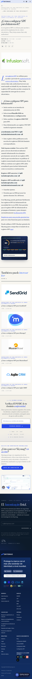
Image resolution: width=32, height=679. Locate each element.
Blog (18, 638)
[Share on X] (9, 46)
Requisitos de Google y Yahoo (7, 628)
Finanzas (3, 643)
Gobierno (3, 638)
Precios (18, 614)
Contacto (19, 619)
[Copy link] (12, 46)
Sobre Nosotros (4, 596)
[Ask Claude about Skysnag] (27, 657)
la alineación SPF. (20, 213)
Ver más (3, 278)
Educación (3, 646)
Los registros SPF (11, 76)
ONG (2, 651)
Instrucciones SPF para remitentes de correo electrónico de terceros (15, 8)
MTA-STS (19, 608)
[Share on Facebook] (6, 46)
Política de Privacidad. (6, 673)
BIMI (18, 603)
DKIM (18, 601)
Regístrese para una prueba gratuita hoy (15, 217)
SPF (17, 598)
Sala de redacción (5, 601)
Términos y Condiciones (6, 670)
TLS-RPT (19, 606)
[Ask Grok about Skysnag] (24, 657)
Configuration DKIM (21, 646)
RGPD (2, 675)
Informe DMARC (20, 643)
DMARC (18, 596)
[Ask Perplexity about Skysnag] (21, 657)
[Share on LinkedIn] (2, 46)
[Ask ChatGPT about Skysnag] (18, 657)
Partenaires (19, 617)
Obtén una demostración (11, 467)
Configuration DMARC (21, 641)
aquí (11, 229)
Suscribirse (25, 528)
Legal (2, 641)
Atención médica (5, 654)
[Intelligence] (1, 5)
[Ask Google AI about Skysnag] (18, 660)
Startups (3, 649)
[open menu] (30, 1)
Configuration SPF (21, 649)
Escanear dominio (15, 426)
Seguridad (3, 598)
